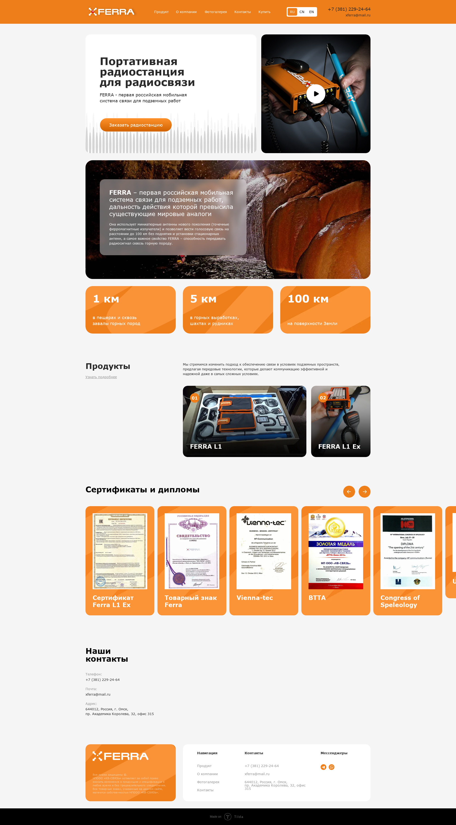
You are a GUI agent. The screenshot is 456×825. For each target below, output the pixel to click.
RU (292, 12)
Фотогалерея (216, 12)
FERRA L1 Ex (339, 446)
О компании (186, 12)
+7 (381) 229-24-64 (349, 9)
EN (311, 12)
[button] (315, 93)
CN (301, 12)
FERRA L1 (206, 446)
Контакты (242, 12)
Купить (264, 12)
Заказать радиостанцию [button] (136, 124)
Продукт (161, 12)
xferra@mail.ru (358, 15)
